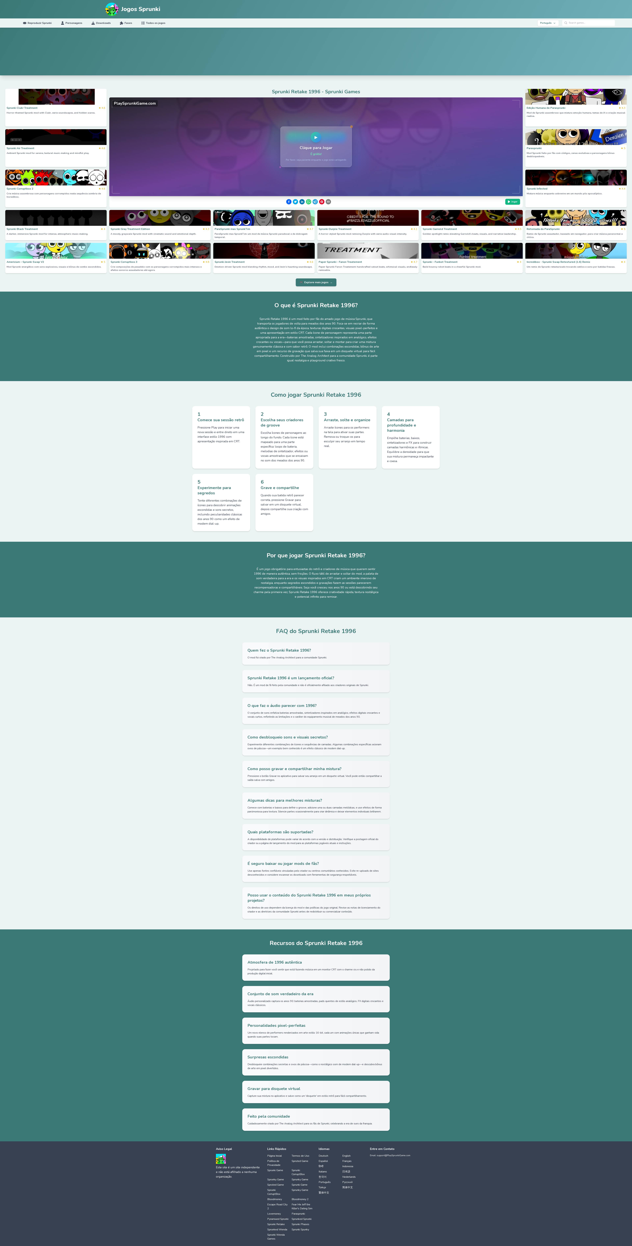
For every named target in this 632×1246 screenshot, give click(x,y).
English (346, 1156)
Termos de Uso (300, 1156)
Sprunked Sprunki (302, 1219)
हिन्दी (321, 1166)
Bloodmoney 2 (300, 1199)
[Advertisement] (316, 52)
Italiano (323, 1171)
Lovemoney (274, 1214)
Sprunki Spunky (300, 1229)
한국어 (323, 1177)
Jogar (514, 201)
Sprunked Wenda (277, 1229)
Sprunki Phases (300, 1224)
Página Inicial (274, 1156)
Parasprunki (298, 1214)
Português (325, 1182)
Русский (347, 1182)
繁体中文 (324, 1192)
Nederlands (349, 1177)
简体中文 (347, 1187)
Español (323, 1161)
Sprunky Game (275, 1179)
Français (347, 1161)
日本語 (346, 1171)
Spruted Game (300, 1161)
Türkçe (322, 1187)
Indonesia (347, 1166)
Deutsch (323, 1156)
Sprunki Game (275, 1170)
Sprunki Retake (276, 1224)
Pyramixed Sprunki (278, 1219)
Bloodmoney (274, 1199)
